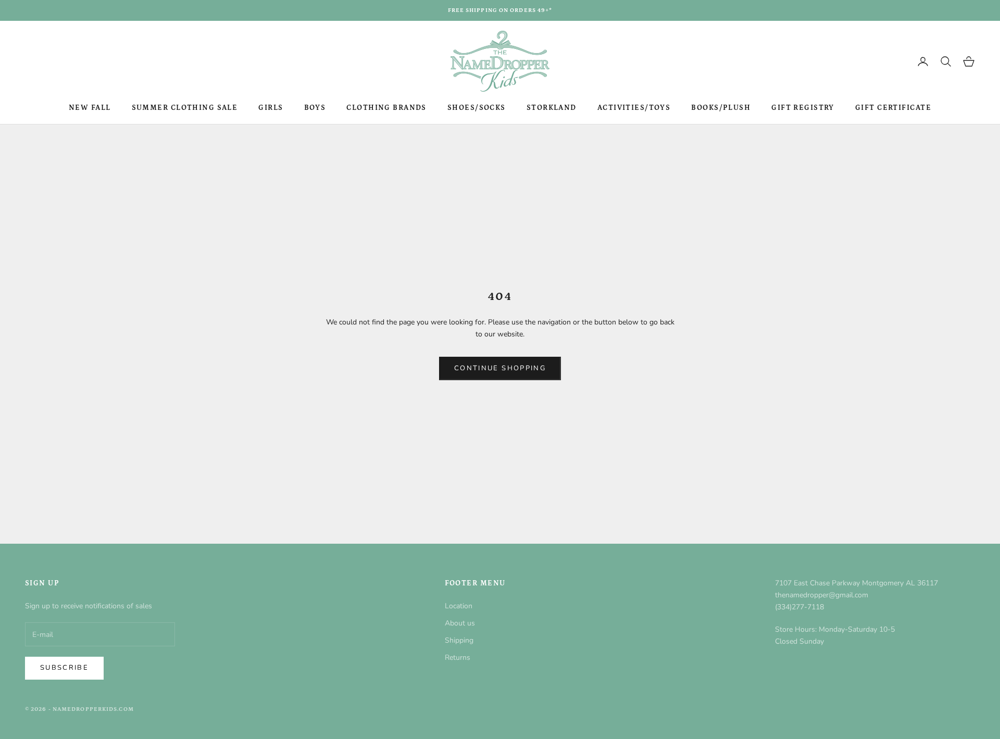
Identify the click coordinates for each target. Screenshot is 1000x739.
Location (458, 606)
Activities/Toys (634, 108)
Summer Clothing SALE (185, 108)
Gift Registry (802, 108)
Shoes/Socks (476, 108)
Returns (457, 657)
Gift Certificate (893, 108)
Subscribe (64, 667)
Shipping (459, 640)
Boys (315, 108)
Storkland (552, 108)
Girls (270, 108)
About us (460, 623)
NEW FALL (90, 108)
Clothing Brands (386, 108)
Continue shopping (500, 368)
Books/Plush (721, 108)
